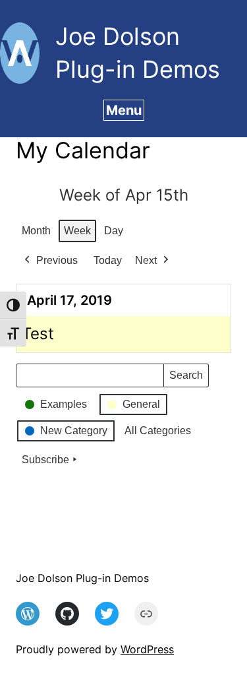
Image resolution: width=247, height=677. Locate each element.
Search (186, 378)
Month (36, 230)
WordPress (147, 649)
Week (77, 230)
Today (108, 260)
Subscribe (45, 459)
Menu (124, 110)
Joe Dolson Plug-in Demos (82, 578)
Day (113, 230)
